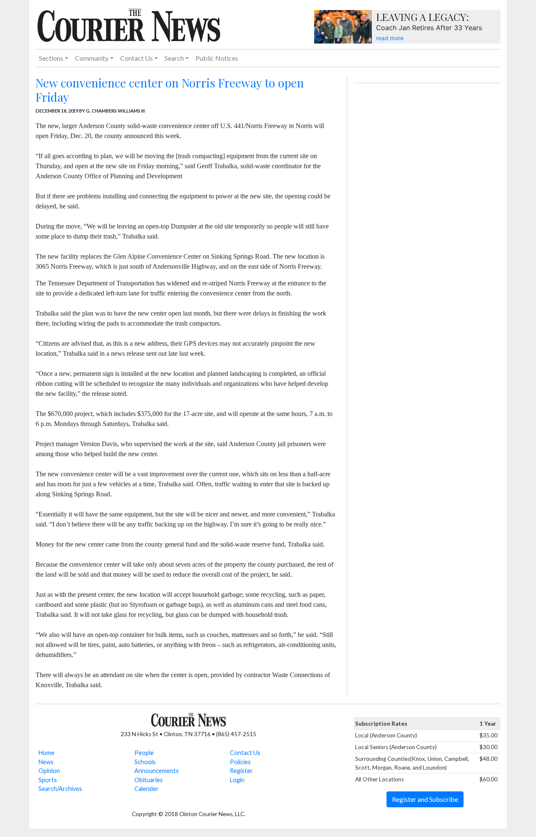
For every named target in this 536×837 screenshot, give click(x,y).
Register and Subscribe (425, 799)
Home (46, 752)
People (144, 752)
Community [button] (91, 58)
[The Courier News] (129, 24)
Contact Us (245, 752)
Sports (48, 779)
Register (241, 770)
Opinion (49, 770)
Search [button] (174, 58)
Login (237, 779)
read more (390, 38)
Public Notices (217, 58)
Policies (240, 761)
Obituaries (148, 779)
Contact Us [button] (136, 58)
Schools (145, 761)
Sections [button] (51, 58)
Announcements (156, 770)
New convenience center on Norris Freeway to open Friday (170, 90)
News (46, 761)
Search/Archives (60, 788)
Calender (146, 788)
